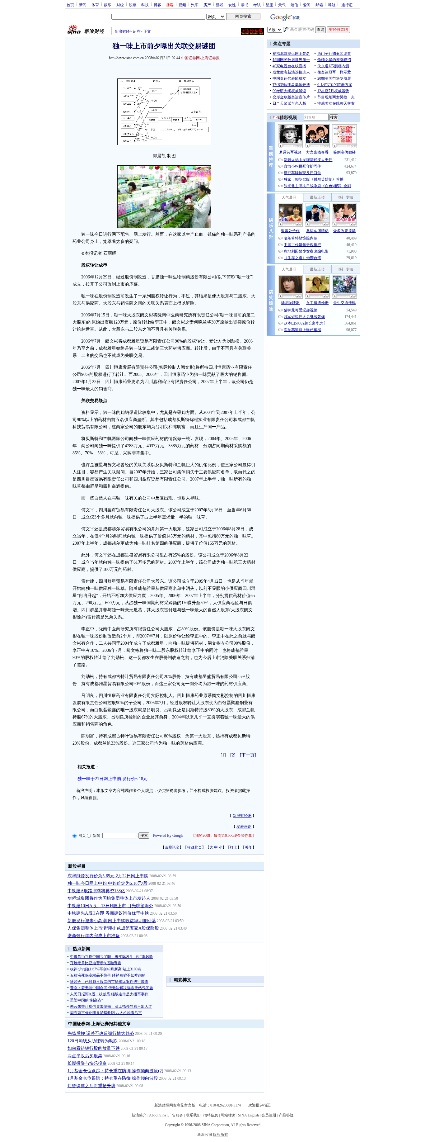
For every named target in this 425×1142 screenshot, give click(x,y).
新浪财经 (122, 31)
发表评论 (243, 826)
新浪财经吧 (242, 815)
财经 (120, 5)
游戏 (219, 5)
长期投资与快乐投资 (87, 1063)
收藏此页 (194, 847)
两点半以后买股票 (85, 1056)
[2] (233, 755)
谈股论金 (172, 847)
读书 (244, 5)
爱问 (307, 5)
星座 (269, 5)
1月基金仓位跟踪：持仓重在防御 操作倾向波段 (113, 1078)
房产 (207, 5)
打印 (233, 847)
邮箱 (319, 5)
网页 (82, 835)
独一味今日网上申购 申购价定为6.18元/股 (107, 883)
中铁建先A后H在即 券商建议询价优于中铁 (108, 913)
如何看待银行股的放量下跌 (94, 1048)
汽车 (194, 5)
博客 (157, 5)
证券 (136, 31)
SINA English (248, 1115)
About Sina (157, 1115)
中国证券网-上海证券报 (200, 58)
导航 (331, 5)
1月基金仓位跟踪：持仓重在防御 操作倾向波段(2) (115, 1071)
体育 (95, 5)
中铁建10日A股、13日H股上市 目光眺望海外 (110, 905)
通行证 (347, 5)
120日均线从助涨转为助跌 (93, 1041)
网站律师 (228, 1115)
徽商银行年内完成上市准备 (94, 935)
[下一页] (248, 755)
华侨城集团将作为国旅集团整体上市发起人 (109, 898)
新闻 (82, 5)
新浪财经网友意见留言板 (174, 1105)
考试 (257, 5)
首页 (70, 5)
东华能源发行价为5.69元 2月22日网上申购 (108, 876)
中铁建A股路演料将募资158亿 (96, 890)
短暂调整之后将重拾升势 (91, 1085)
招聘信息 (210, 1115)
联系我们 (193, 1115)
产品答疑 (286, 1115)
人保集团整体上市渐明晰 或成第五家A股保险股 (113, 928)
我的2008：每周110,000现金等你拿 (223, 835)
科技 (145, 5)
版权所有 (220, 1134)
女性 (232, 5)
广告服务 (175, 1115)
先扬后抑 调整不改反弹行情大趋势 (101, 1033)
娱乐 (107, 5)
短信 (294, 5)
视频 (182, 5)
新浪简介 (139, 1115)
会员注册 (268, 1115)
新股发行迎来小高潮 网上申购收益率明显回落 (112, 920)
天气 (282, 5)
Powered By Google (168, 835)
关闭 (248, 847)
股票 (132, 5)
